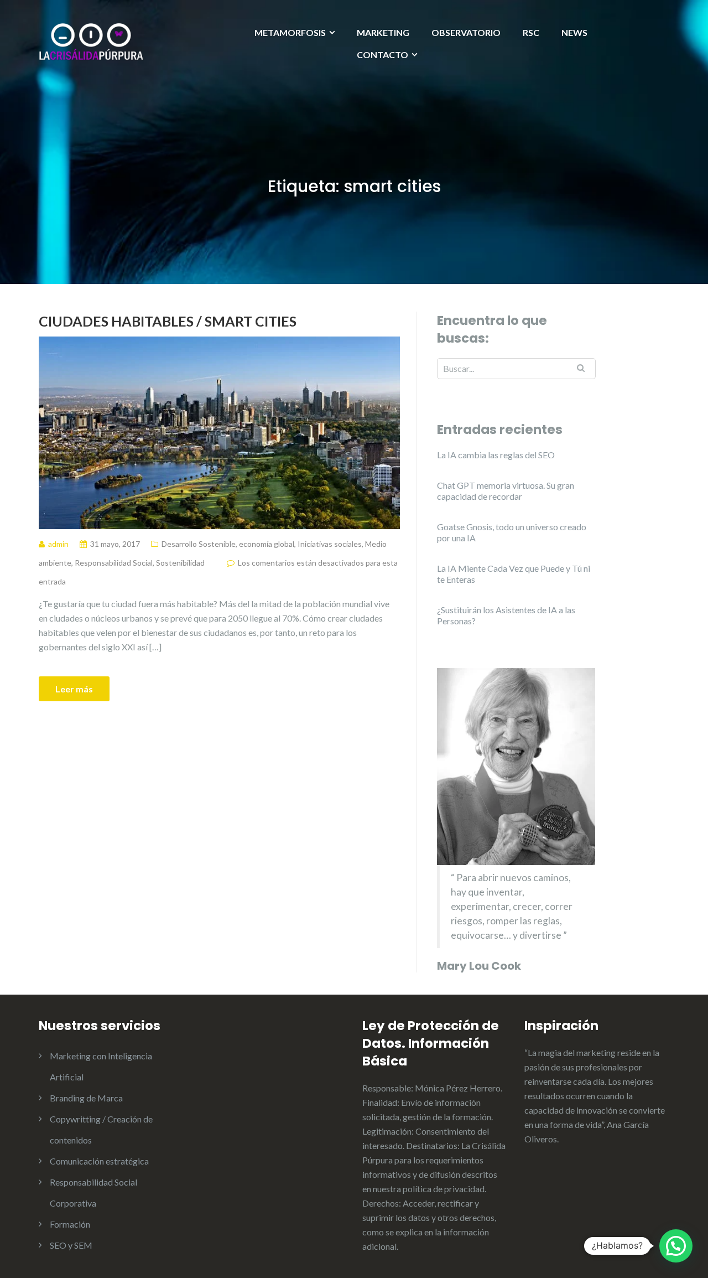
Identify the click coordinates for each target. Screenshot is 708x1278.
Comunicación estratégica (99, 1161)
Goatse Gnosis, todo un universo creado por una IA (511, 532)
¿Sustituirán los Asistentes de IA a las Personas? (506, 615)
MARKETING (383, 32)
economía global (266, 544)
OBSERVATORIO (466, 32)
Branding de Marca (86, 1098)
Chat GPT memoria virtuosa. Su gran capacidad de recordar (505, 490)
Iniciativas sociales (330, 544)
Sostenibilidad (180, 562)
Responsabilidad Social (114, 562)
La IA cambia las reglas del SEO (496, 454)
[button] (676, 1246)
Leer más (74, 689)
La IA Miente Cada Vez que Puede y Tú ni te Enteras (513, 573)
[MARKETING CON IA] (91, 40)
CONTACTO (382, 54)
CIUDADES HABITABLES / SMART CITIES (167, 321)
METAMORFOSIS (290, 32)
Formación (70, 1224)
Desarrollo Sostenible (199, 544)
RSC (531, 32)
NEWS (574, 32)
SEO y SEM (71, 1245)
